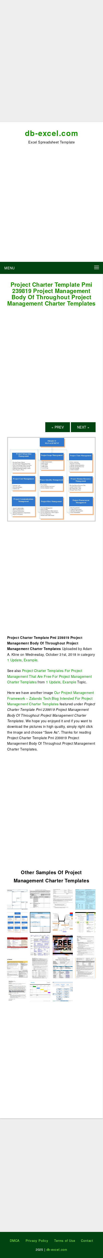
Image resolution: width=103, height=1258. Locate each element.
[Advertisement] (51, 63)
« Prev (58, 427)
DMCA (15, 1240)
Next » (83, 427)
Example (30, 660)
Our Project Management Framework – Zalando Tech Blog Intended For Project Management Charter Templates (50, 698)
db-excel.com (51, 132)
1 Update (14, 660)
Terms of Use (64, 1240)
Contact (87, 1240)
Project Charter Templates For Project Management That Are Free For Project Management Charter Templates (49, 676)
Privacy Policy (37, 1240)
